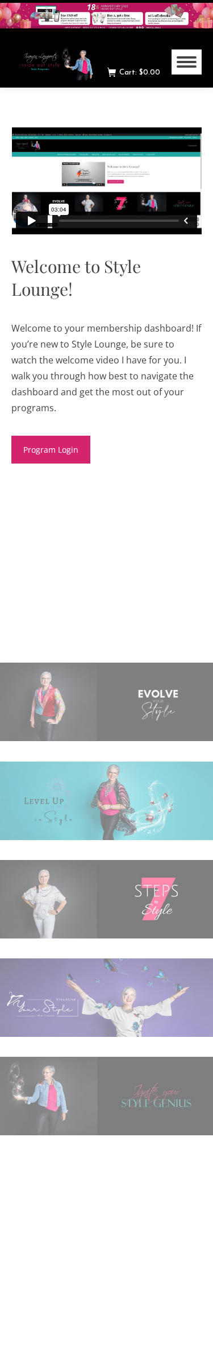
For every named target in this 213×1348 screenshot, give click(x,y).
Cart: (139, 72)
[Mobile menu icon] (187, 62)
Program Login (50, 449)
